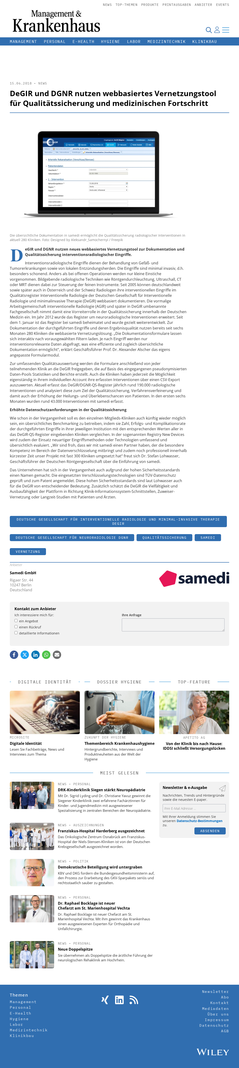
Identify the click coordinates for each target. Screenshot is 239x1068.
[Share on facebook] (14, 655)
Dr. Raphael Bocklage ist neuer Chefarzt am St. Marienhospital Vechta (94, 906)
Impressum (217, 1019)
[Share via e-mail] (57, 655)
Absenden (210, 831)
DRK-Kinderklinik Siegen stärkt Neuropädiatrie (101, 789)
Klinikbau (204, 41)
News (107, 5)
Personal (55, 41)
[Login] (217, 30)
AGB (225, 1031)
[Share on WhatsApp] (46, 655)
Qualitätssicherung (164, 537)
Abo (225, 997)
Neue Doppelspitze (75, 949)
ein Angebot (28, 621)
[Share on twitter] (25, 655)
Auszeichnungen (88, 825)
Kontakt (219, 1002)
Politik (81, 861)
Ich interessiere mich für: (34, 615)
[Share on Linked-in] (35, 655)
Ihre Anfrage (131, 615)
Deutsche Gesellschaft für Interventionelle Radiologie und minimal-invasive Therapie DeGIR (118, 521)
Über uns (218, 1014)
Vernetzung (28, 551)
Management (23, 41)
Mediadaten (215, 1008)
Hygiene (110, 41)
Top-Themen (126, 5)
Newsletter (215, 991)
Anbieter (203, 5)
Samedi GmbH (23, 572)
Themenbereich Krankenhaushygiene (119, 743)
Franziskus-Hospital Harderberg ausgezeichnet (101, 830)
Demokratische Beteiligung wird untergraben (100, 867)
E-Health (84, 41)
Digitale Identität (26, 743)
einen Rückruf (30, 627)
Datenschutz (214, 1025)
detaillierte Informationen (39, 633)
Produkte (150, 5)
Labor (134, 41)
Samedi (207, 537)
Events (222, 5)
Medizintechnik (167, 41)
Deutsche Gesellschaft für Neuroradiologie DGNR (72, 537)
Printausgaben (176, 5)
